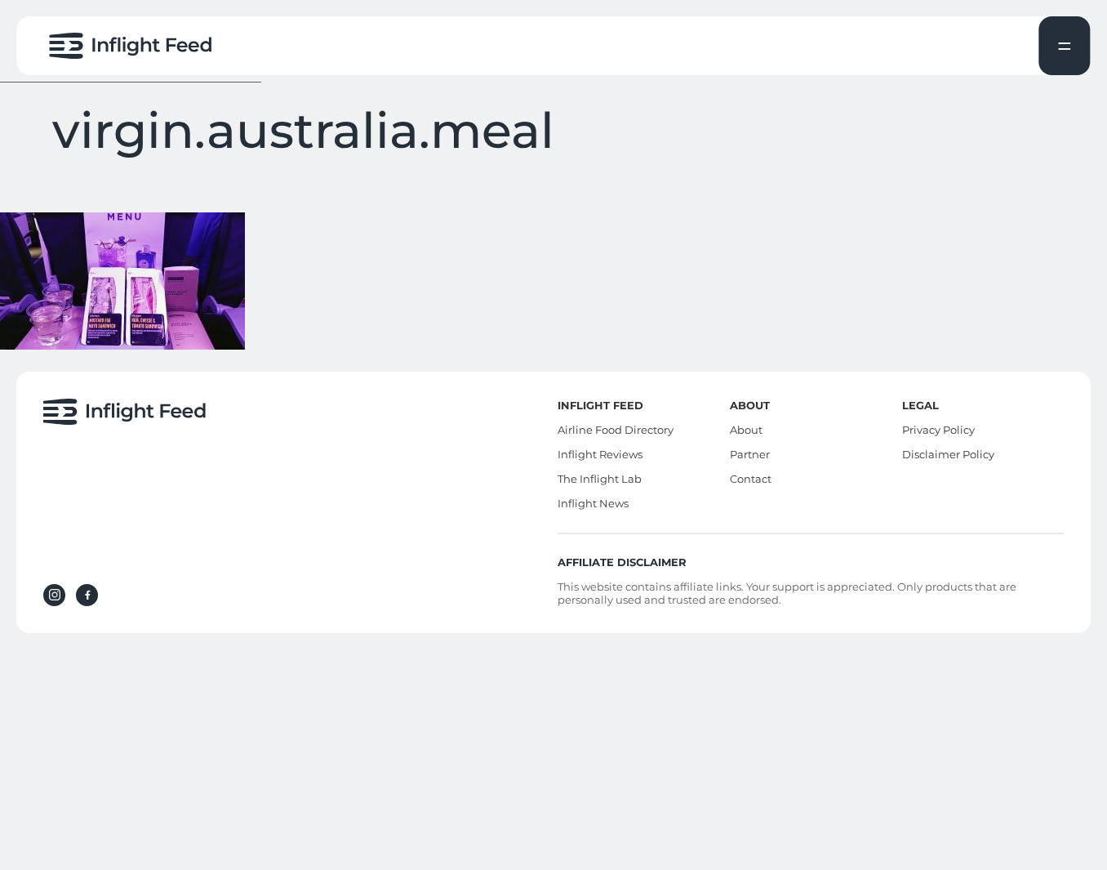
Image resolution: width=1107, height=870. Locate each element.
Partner (750, 454)
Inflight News (593, 503)
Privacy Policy (938, 429)
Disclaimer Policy (948, 454)
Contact (750, 478)
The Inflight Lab (600, 478)
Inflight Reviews (600, 454)
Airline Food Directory (616, 429)
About (746, 429)
